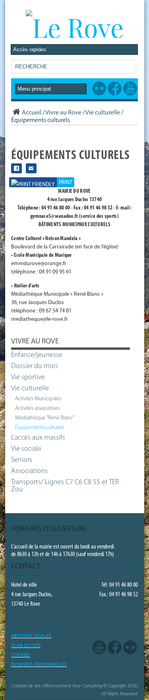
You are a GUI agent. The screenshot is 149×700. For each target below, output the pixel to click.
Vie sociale (26, 449)
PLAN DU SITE (26, 645)
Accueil (31, 113)
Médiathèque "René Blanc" (44, 418)
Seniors (21, 460)
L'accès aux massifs (38, 438)
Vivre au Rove (63, 113)
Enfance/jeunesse (36, 355)
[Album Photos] (130, 647)
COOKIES (20, 655)
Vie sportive (28, 377)
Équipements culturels (39, 427)
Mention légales (31, 636)
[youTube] (99, 647)
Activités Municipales (38, 399)
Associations (29, 471)
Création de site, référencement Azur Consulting (56, 686)
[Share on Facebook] (16, 168)
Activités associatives (37, 408)
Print (65, 183)
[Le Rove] (75, 27)
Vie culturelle (102, 113)
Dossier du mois (34, 366)
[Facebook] (115, 647)
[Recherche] (129, 68)
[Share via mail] (31, 168)
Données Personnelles (39, 664)
